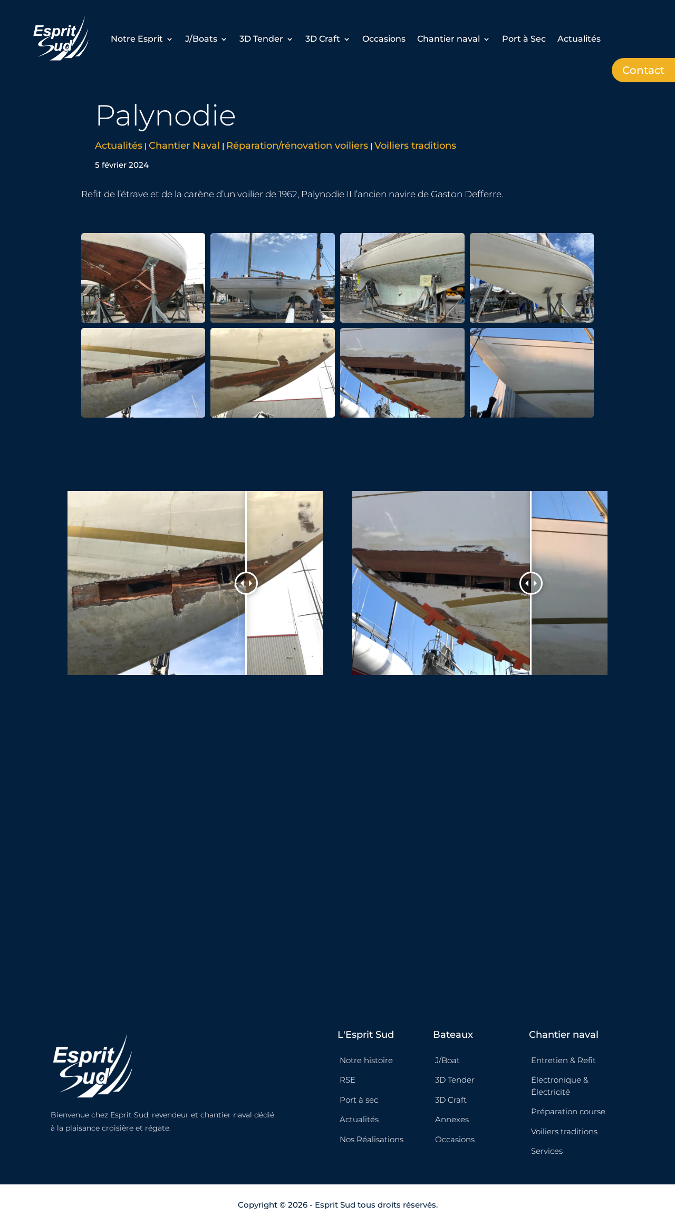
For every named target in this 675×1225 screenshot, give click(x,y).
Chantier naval (448, 39)
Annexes (452, 1119)
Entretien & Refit (563, 1060)
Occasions (384, 39)
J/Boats (201, 39)
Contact (643, 70)
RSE (347, 1080)
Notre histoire (366, 1060)
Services (547, 1151)
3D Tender (261, 39)
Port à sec (359, 1100)
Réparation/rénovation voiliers (297, 145)
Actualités (579, 39)
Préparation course (568, 1111)
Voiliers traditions (415, 145)
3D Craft (322, 39)
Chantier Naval (184, 145)
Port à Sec (524, 39)
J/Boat (447, 1060)
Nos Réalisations (371, 1139)
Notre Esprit (137, 39)
